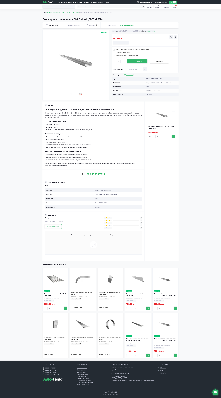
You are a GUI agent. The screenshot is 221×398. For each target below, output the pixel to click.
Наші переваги (82, 368)
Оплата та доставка (90, 2)
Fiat (63, 12)
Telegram (163, 368)
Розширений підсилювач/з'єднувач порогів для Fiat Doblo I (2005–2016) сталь (165, 341)
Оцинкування (81, 370)
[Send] (145, 69)
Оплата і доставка (83, 378)
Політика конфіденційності (86, 382)
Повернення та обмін (75, 2)
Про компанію (62, 2)
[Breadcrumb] (45, 12)
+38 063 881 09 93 (50, 368)
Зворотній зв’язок (83, 384)
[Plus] (122, 61)
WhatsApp (163, 373)
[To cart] (173, 136)
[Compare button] (175, 37)
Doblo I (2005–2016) (72, 12)
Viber (161, 370)
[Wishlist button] (171, 37)
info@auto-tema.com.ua (121, 373)
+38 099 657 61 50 (50, 372)
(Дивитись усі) (129, 75)
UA (175, 2)
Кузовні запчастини (53, 12)
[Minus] (115, 61)
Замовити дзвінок (161, 2)
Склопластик (81, 372)
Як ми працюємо (82, 374)
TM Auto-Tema (150, 31)
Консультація (159, 61)
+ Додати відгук (53, 226)
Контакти (101, 2)
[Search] (143, 6)
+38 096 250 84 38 (50, 370)
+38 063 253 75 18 (127, 25)
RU (171, 2)
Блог (107, 2)
